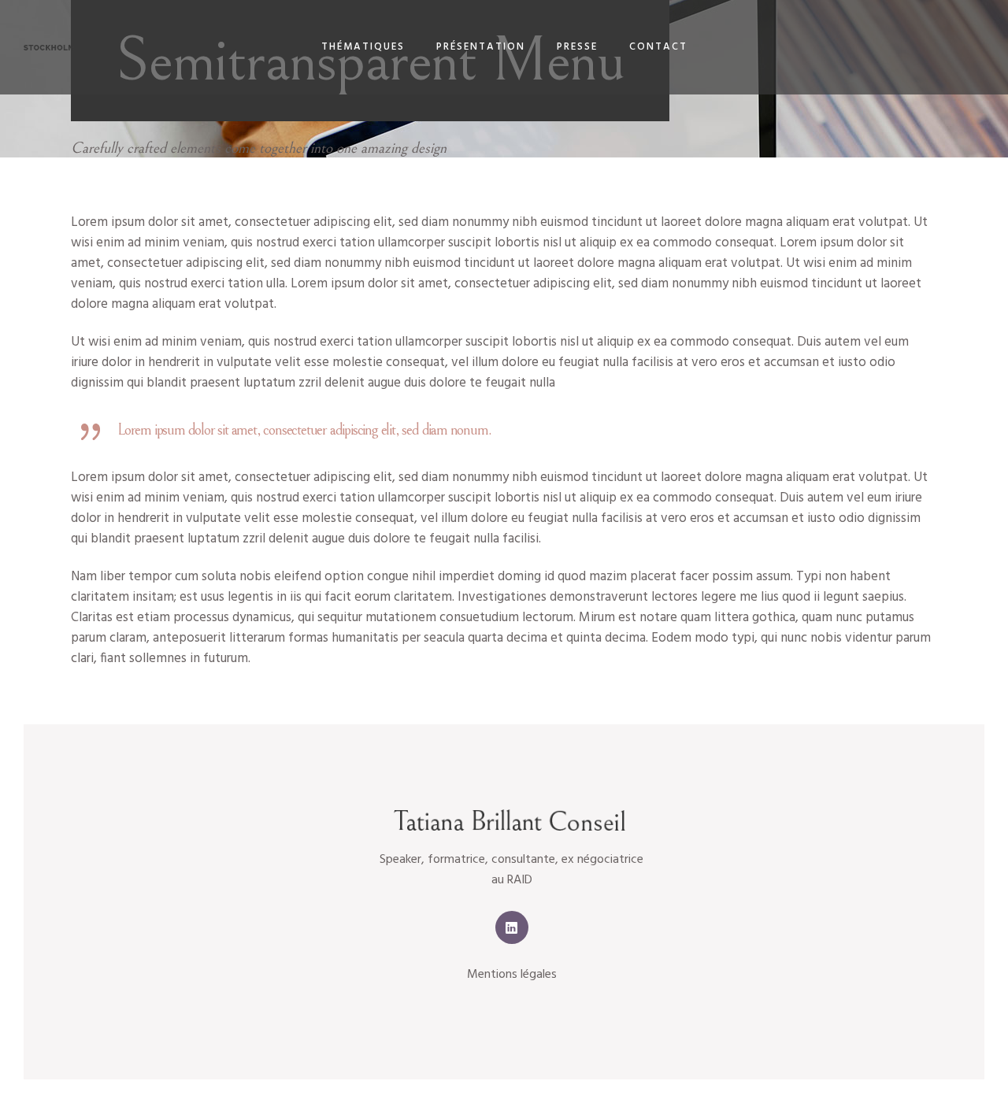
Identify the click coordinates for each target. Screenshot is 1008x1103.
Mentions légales (512, 974)
